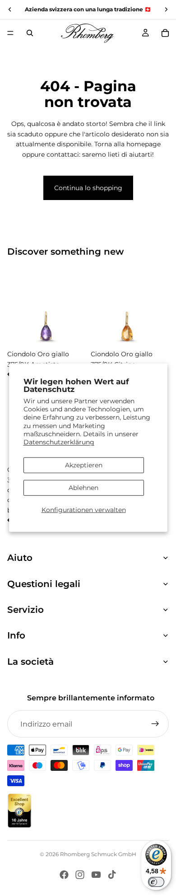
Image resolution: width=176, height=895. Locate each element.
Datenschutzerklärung (58, 442)
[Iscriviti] (155, 723)
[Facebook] (64, 874)
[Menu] (10, 33)
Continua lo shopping (88, 188)
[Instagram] (79, 874)
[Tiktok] (112, 874)
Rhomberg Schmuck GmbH (98, 854)
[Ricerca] (30, 33)
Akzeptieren (83, 465)
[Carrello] (165, 33)
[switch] (156, 882)
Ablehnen (83, 488)
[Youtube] (96, 874)
